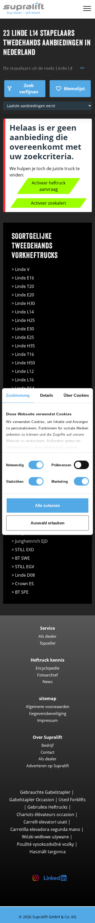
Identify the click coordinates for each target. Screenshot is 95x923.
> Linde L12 (23, 371)
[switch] (81, 465)
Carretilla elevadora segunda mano (45, 829)
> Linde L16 (23, 380)
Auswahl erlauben (47, 522)
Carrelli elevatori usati (45, 822)
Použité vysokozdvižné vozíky (45, 844)
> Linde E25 (23, 337)
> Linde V (21, 269)
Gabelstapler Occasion (31, 800)
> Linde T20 (23, 286)
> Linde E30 (23, 329)
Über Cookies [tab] (76, 395)
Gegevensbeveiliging (47, 713)
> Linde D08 (23, 575)
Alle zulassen (47, 505)
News (47, 681)
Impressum (47, 720)
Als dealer (47, 636)
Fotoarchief (47, 675)
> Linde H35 (23, 346)
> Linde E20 (23, 295)
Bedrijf (47, 745)
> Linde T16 (23, 354)
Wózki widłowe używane (45, 837)
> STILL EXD (23, 550)
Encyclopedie (47, 668)
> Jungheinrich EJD (30, 541)
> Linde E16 (23, 278)
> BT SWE (21, 558)
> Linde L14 (23, 312)
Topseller (48, 643)
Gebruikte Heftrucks (47, 807)
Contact (47, 752)
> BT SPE (20, 592)
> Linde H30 (23, 303)
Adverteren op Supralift (47, 765)
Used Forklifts (72, 800)
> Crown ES (23, 583)
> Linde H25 (23, 320)
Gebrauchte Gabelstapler (45, 792)
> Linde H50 (23, 363)
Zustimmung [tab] (18, 395)
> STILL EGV (23, 567)
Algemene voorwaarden (47, 706)
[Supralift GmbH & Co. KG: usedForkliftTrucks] (22, 8)
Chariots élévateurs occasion (45, 814)
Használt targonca (48, 852)
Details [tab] (46, 395)
